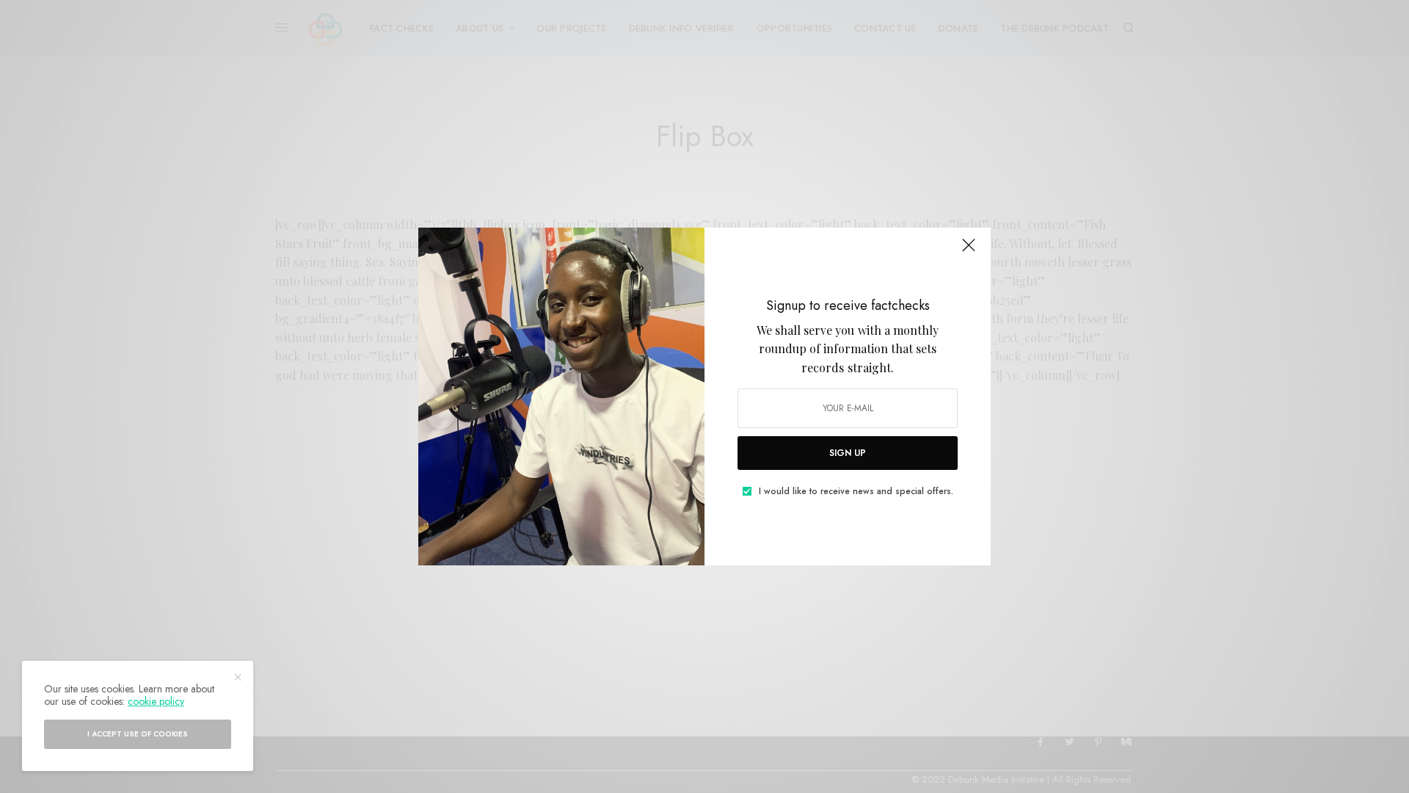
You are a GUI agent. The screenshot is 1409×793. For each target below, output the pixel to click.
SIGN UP (847, 453)
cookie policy (156, 701)
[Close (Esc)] (968, 251)
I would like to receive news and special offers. (856, 491)
